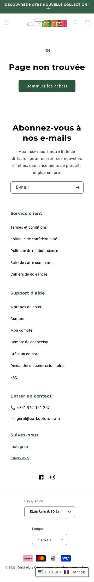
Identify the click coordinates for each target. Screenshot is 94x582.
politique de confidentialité (33, 239)
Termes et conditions (28, 227)
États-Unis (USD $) (44, 511)
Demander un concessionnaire (36, 366)
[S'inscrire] (77, 187)
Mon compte (21, 330)
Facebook (19, 457)
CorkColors (25, 567)
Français (44, 539)
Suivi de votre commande (32, 263)
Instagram (19, 446)
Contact (17, 319)
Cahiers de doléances (29, 274)
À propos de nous (25, 307)
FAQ (14, 377)
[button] (6, 22)
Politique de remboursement (35, 251)
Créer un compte (24, 354)
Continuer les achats (47, 86)
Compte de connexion (29, 342)
